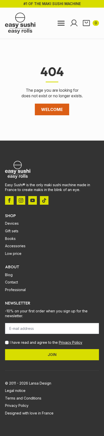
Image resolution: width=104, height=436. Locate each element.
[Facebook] (9, 200)
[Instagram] (21, 200)
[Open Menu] (61, 23)
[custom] (44, 200)
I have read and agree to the (46, 342)
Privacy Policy (70, 342)
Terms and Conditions (23, 398)
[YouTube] (32, 200)
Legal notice (15, 390)
